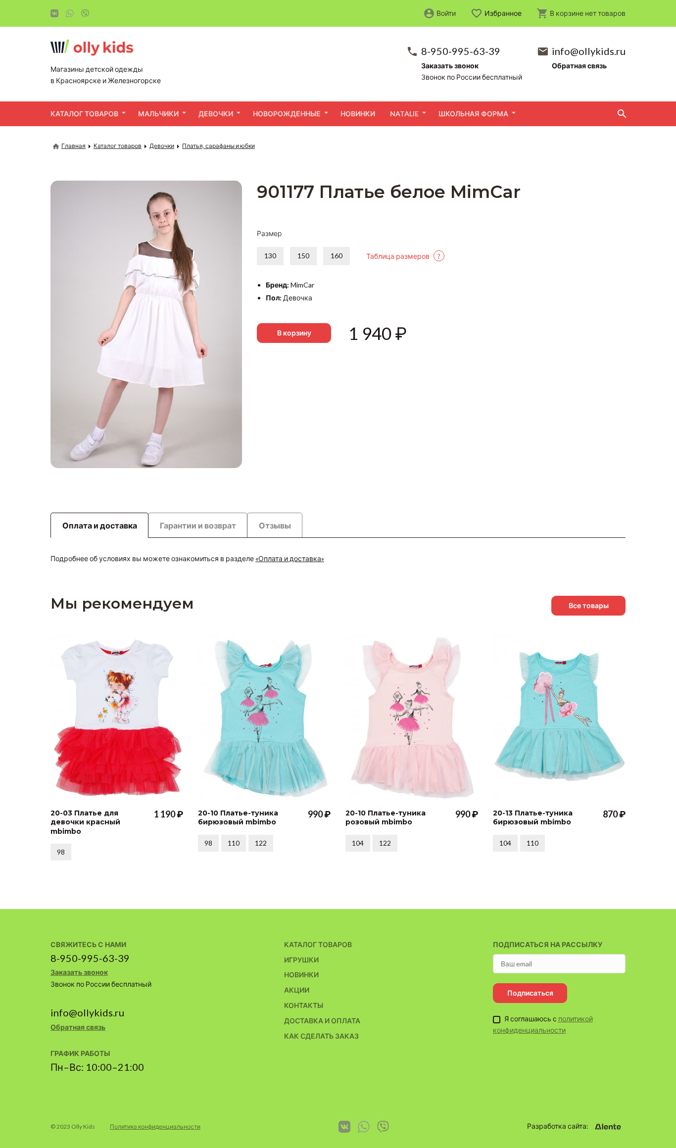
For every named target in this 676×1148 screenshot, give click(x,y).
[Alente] (608, 1126)
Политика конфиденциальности (155, 1126)
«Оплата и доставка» (289, 558)
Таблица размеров (403, 256)
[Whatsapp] (70, 13)
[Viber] (85, 13)
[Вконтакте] (54, 13)
